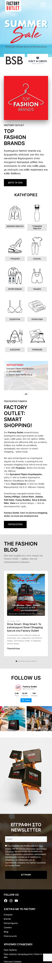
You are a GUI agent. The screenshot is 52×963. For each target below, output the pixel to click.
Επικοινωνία (10, 936)
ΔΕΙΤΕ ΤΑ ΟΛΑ (15, 182)
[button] (24, 394)
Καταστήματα (11, 923)
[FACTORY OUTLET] (13, 5)
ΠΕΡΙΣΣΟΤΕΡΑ (15, 524)
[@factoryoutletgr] (18, 687)
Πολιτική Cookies (12, 961)
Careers (8, 927)
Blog (6, 932)
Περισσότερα (13, 648)
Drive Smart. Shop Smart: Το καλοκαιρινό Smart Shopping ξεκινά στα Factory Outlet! (25, 627)
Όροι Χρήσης (10, 950)
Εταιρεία (8, 914)
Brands (7, 919)
